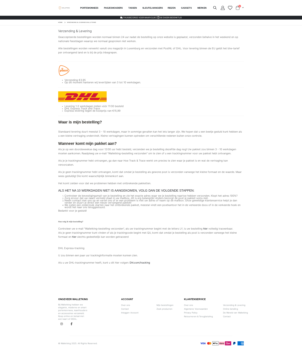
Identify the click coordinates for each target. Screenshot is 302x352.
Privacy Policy (190, 312)
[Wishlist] (229, 8)
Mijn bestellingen (165, 305)
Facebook (71, 324)
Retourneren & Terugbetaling (198, 316)
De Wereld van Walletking (235, 312)
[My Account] (222, 8)
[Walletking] (64, 8)
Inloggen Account (130, 312)
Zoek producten (164, 309)
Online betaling (230, 309)
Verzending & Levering (234, 305)
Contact (125, 309)
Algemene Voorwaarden (196, 309)
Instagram (62, 324)
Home (60, 22)
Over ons (125, 305)
